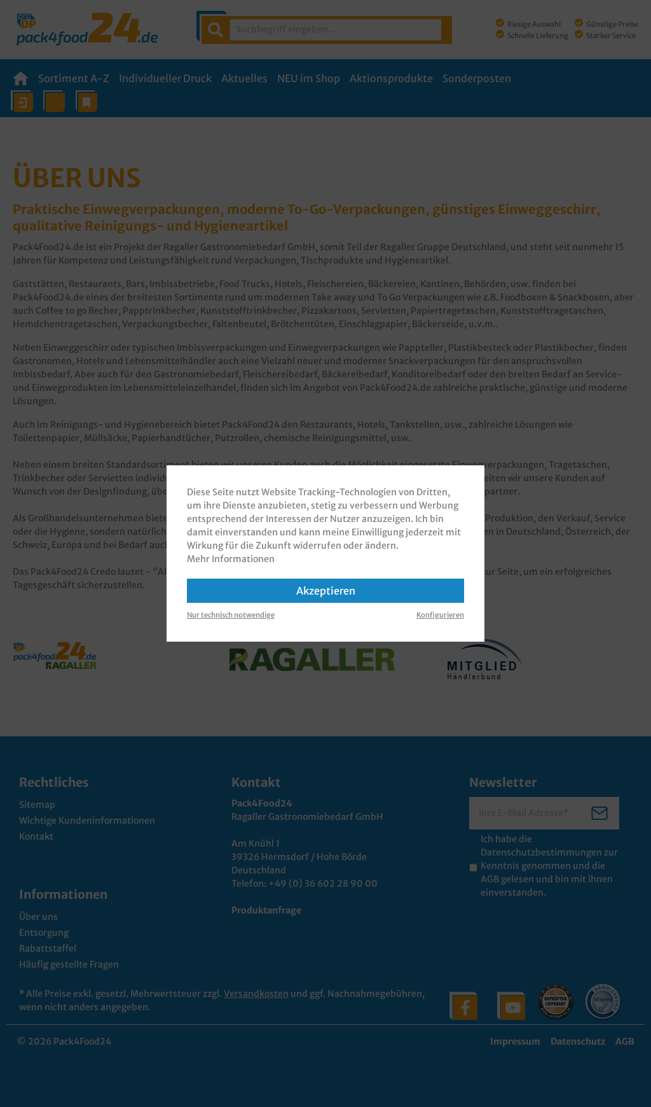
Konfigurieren (440, 614)
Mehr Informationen (231, 559)
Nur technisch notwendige (231, 614)
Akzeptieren (325, 590)
